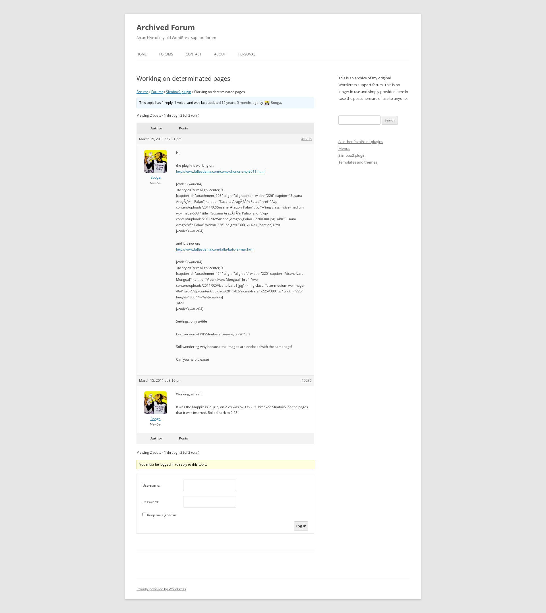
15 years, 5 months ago (240, 102)
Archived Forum (165, 27)
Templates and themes (357, 162)
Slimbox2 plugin (178, 91)
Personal (246, 54)
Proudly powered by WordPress (161, 589)
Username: (151, 485)
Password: (150, 502)
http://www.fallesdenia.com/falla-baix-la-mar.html (215, 249)
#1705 (306, 139)
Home (141, 54)
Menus (344, 148)
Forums (166, 54)
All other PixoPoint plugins (360, 141)
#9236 (306, 380)
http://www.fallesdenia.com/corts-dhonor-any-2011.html (220, 171)
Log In (301, 526)
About (220, 54)
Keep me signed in (161, 515)
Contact (194, 54)
